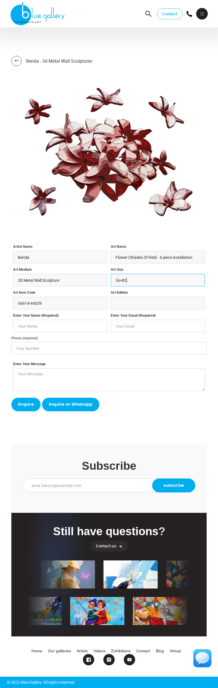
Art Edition (119, 293)
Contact (169, 13)
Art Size (117, 270)
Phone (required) (24, 338)
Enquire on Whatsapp (71, 405)
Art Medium (22, 270)
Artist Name (23, 247)
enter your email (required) (133, 315)
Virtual (175, 651)
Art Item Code (24, 293)
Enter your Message (29, 364)
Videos (99, 651)
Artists (82, 651)
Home (37, 651)
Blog (160, 651)
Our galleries (59, 651)
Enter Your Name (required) (35, 315)
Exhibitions (121, 651)
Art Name (118, 247)
